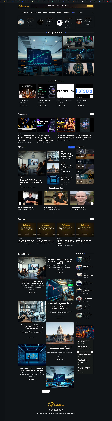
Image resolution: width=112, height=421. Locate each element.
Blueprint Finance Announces (26, 100)
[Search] (93, 12)
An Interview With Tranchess (52, 207)
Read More (22, 105)
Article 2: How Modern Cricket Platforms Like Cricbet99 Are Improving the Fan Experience (66, 137)
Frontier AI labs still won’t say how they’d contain (67, 179)
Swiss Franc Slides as (88, 283)
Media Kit (59, 12)
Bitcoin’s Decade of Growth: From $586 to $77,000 (75, 58)
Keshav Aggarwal (66, 158)
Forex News (38, 12)
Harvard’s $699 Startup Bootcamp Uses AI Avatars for (31, 182)
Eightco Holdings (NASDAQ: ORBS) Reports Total (68, 23)
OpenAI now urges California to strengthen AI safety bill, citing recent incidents (32, 326)
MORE (45, 391)
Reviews (20, 238)
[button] (20, 96)
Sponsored (45, 12)
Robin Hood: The (61, 100)
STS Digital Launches (43, 100)
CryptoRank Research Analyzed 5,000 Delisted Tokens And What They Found (65, 242)
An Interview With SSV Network (79, 207)
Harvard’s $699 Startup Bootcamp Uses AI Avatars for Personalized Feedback (60, 261)
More (73, 12)
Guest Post (21, 142)
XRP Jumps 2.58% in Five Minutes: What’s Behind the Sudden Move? (37, 69)
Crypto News (25, 12)
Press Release (52, 12)
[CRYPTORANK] (111, 1)
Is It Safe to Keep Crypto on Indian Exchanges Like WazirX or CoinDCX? (27, 242)
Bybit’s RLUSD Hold (81, 100)
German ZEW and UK (88, 275)
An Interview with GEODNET (26, 207)
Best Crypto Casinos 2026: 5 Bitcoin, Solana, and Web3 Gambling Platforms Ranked (84, 242)
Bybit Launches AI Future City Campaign (88, 21)
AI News (31, 12)
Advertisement (66, 12)
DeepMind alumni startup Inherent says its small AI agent (67, 155)
